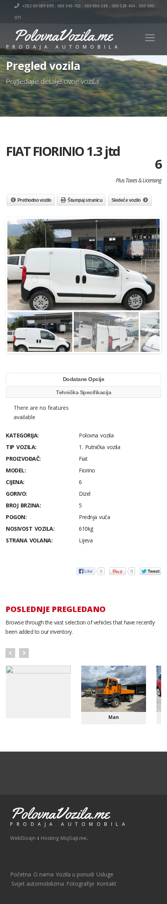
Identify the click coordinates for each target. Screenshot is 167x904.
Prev (10, 653)
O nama (43, 874)
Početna (20, 874)
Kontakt (107, 883)
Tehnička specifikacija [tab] (83, 392)
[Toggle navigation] (150, 37)
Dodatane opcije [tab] (83, 379)
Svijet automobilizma (37, 883)
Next (24, 653)
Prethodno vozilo (34, 200)
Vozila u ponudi (75, 874)
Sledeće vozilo (126, 200)
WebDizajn (23, 837)
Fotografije (80, 883)
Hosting (50, 837)
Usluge (104, 874)
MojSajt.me (74, 837)
